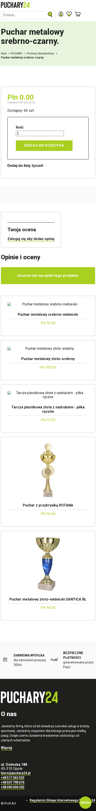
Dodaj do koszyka (44, 145)
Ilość (19, 127)
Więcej (6, 748)
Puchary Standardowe (41, 53)
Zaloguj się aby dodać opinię (30, 239)
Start (4, 53)
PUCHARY (16, 53)
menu (85, 802)
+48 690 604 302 (12, 787)
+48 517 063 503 (12, 777)
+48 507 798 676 (12, 782)
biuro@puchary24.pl (16, 773)
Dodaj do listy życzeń (25, 165)
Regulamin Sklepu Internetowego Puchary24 (62, 800)
